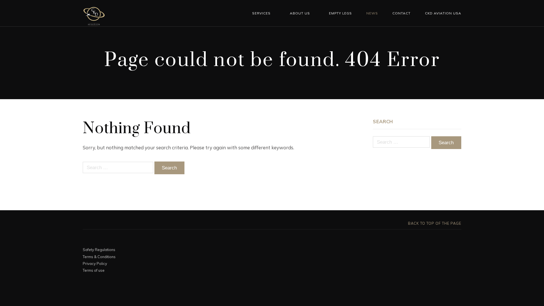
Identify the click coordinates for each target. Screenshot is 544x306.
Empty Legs (340, 13)
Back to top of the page (434, 223)
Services (261, 13)
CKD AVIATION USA (443, 13)
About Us (300, 13)
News (372, 13)
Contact (401, 13)
